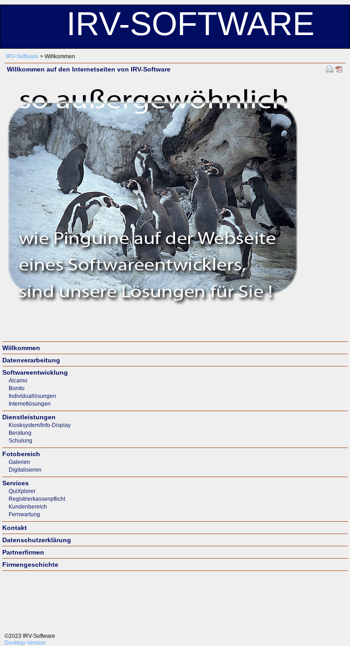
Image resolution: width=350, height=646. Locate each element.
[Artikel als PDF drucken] (339, 69)
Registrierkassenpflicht (37, 499)
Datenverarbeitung (31, 360)
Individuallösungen (32, 396)
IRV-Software (22, 56)
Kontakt (14, 527)
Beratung (20, 433)
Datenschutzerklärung (36, 540)
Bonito (17, 388)
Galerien (19, 462)
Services (15, 483)
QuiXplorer (22, 491)
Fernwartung (24, 514)
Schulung (20, 440)
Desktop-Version (25, 643)
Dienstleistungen (29, 417)
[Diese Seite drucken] (329, 69)
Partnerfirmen (23, 552)
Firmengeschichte (30, 564)
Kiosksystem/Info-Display (40, 425)
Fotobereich (21, 454)
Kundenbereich (28, 507)
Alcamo (18, 380)
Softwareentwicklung (35, 372)
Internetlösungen (30, 404)
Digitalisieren (25, 470)
